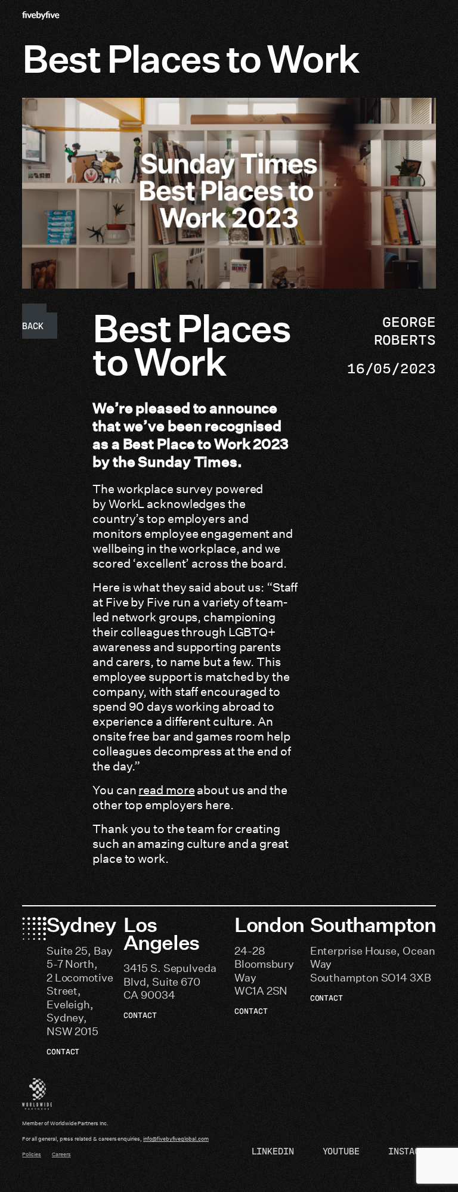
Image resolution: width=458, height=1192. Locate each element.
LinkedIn (273, 1151)
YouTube (341, 1151)
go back (34, 321)
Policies (31, 1154)
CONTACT (63, 1051)
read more (166, 790)
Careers (61, 1154)
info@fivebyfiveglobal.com (176, 1139)
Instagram (412, 1151)
